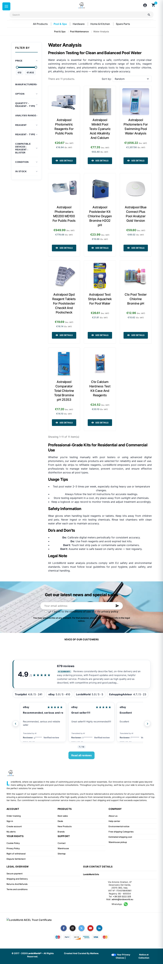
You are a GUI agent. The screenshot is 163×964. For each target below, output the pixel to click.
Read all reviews (81, 755)
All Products (40, 23)
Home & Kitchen (100, 23)
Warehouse (63, 848)
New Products (65, 826)
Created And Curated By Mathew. (81, 953)
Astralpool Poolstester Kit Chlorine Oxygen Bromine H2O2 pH (100, 216)
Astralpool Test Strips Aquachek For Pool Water (100, 299)
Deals (60, 821)
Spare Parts (123, 23)
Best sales (63, 816)
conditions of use (80, 611)
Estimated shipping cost (120, 837)
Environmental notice (119, 826)
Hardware (79, 23)
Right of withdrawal (16, 853)
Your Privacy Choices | (123, 956)
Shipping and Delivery (17, 879)
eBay (26, 707)
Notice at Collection (143, 956)
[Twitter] (81, 928)
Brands (61, 831)
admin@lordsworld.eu (122, 899)
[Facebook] (63, 928)
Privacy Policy (13, 848)
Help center (114, 821)
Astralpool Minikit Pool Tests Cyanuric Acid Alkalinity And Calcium (100, 129)
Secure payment (15, 873)
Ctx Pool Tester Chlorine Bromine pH (136, 299)
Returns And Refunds (17, 884)
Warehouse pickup (118, 842)
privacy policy (109, 611)
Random (120, 78)
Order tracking (14, 816)
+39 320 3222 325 (122, 896)
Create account (14, 826)
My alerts (11, 831)
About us (113, 816)
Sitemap (62, 853)
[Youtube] (90, 928)
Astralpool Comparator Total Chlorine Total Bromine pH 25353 (64, 391)
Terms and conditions (17, 889)
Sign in (10, 821)
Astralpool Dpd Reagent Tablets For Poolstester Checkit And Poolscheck (64, 303)
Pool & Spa (60, 23)
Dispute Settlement (16, 859)
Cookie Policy (13, 843)
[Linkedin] (99, 928)
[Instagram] (72, 928)
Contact (62, 843)
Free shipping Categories (121, 831)
